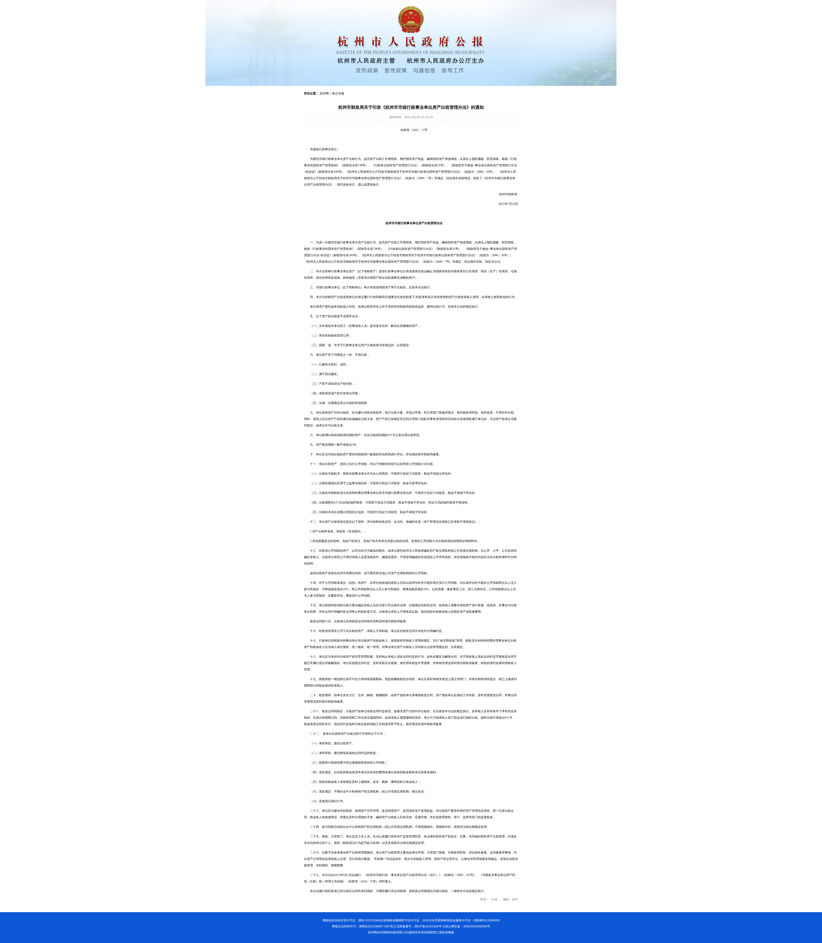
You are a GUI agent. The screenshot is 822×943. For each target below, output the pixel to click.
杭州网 (324, 93)
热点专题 (338, 93)
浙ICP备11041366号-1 (429, 926)
